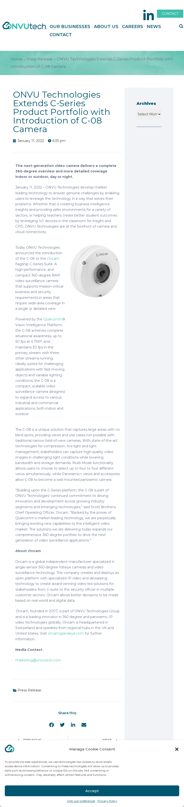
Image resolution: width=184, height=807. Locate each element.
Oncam (53, 258)
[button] (176, 749)
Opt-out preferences (81, 801)
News (154, 26)
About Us (106, 26)
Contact (61, 34)
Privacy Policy (107, 801)
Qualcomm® (54, 319)
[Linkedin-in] (149, 16)
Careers (132, 26)
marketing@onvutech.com (38, 660)
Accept (92, 791)
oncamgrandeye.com (66, 633)
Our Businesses (70, 26)
